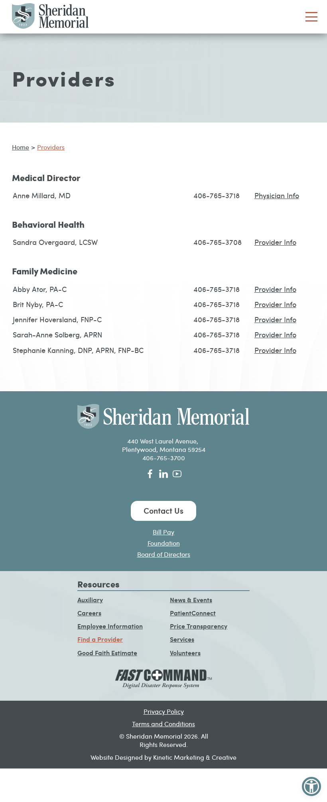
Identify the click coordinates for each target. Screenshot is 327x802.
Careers (89, 612)
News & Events (191, 599)
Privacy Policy (164, 711)
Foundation (164, 543)
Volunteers (185, 652)
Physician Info (276, 195)
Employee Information (110, 626)
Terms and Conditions (163, 723)
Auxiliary (90, 599)
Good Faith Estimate (107, 652)
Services (182, 639)
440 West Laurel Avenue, (163, 441)
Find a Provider (100, 639)
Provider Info (275, 242)
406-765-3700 (163, 457)
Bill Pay (163, 532)
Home (20, 147)
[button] (311, 786)
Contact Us (163, 510)
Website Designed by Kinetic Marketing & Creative (163, 757)
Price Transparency (198, 626)
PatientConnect (193, 612)
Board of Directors (163, 554)
